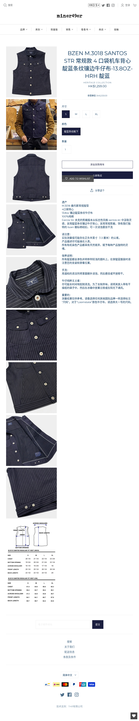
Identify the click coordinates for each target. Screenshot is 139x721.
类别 (37, 29)
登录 (127, 5)
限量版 (54, 29)
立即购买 (97, 175)
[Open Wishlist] (134, 715)
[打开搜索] (5, 5)
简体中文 (67, 675)
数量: (64, 141)
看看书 (84, 29)
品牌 (22, 29)
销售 (68, 29)
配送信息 (69, 651)
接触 (116, 29)
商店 (101, 29)
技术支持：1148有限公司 (69, 706)
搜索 (10, 5)
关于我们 (69, 646)
